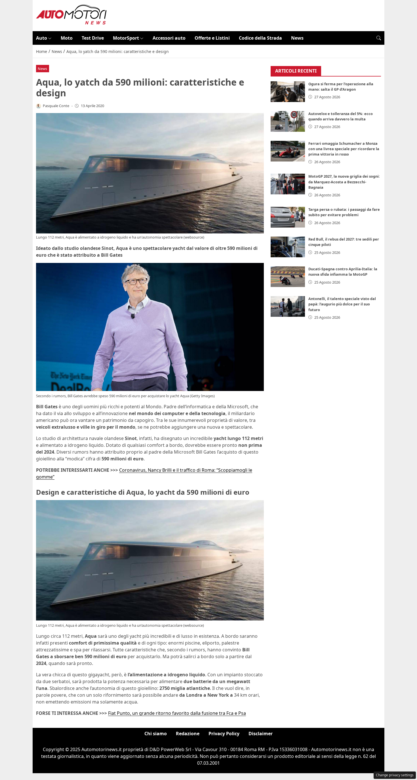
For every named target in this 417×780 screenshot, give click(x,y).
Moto (67, 38)
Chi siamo (155, 733)
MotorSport (126, 38)
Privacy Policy (223, 733)
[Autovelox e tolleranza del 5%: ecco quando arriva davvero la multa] (288, 121)
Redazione (187, 733)
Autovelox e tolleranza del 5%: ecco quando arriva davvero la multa (340, 116)
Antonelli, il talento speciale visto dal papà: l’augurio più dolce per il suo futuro (342, 304)
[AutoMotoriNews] (71, 15)
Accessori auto (169, 38)
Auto (41, 38)
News (297, 38)
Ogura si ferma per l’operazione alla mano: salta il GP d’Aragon (340, 86)
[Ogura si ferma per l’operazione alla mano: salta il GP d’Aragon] (288, 91)
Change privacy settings (395, 775)
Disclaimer (260, 733)
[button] (378, 38)
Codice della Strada (260, 38)
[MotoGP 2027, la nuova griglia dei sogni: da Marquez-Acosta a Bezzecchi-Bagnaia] (288, 184)
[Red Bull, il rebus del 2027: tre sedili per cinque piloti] (288, 247)
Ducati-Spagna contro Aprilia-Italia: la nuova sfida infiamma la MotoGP (342, 271)
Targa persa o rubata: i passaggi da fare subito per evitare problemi (344, 212)
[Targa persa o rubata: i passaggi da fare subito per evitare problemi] (288, 217)
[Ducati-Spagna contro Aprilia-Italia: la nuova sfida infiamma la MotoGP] (288, 276)
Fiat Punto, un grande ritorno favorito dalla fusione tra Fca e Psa (177, 713)
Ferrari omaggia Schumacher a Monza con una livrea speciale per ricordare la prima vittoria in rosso (343, 149)
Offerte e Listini (212, 38)
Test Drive (93, 38)
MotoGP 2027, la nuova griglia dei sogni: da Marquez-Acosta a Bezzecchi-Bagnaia (344, 182)
